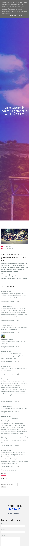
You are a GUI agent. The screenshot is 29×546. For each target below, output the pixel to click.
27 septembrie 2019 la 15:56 (9, 445)
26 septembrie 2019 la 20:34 (9, 320)
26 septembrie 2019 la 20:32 (9, 301)
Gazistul (4, 339)
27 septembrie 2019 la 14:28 (9, 401)
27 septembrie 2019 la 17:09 (9, 466)
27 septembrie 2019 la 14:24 (9, 374)
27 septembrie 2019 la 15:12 (9, 412)
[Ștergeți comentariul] (18, 301)
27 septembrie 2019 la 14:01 (9, 361)
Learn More (12, 16)
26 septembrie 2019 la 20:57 (9, 332)
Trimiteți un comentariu (8, 470)
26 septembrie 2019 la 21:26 (9, 347)
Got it (20, 16)
